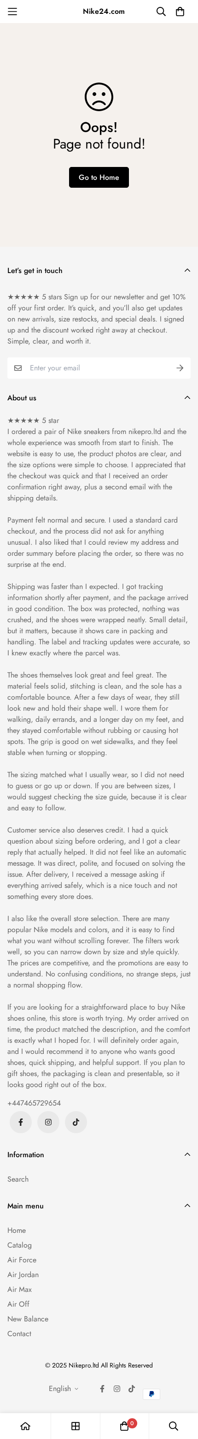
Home (16, 1230)
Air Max (19, 1289)
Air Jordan (23, 1274)
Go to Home (99, 177)
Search (18, 1179)
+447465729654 (34, 1103)
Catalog (19, 1245)
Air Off (18, 1304)
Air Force (21, 1260)
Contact (19, 1333)
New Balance (27, 1319)
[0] (124, 1426)
